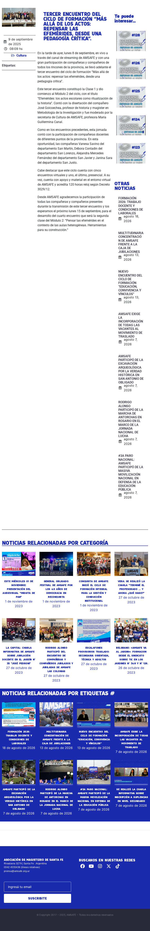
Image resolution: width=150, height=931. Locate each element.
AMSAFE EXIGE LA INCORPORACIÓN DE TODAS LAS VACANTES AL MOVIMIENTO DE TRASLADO (131, 739)
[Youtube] (91, 866)
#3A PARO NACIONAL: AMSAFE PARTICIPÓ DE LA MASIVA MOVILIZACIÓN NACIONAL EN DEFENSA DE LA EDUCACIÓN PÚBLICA (94, 797)
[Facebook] (82, 866)
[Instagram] (100, 866)
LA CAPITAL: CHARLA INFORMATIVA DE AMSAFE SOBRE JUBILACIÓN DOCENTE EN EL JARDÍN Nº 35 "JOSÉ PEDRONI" (18, 655)
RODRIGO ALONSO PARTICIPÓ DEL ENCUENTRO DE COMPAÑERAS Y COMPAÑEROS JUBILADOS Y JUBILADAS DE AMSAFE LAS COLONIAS (56, 659)
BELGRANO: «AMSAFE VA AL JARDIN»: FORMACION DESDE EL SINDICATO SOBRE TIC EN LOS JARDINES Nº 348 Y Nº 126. (131, 655)
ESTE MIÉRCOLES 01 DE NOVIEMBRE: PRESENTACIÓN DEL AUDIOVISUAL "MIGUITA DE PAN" (19, 589)
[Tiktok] (117, 866)
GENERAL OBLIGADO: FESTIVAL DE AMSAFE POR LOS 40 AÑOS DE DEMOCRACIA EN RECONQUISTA (56, 589)
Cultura (21, 55)
